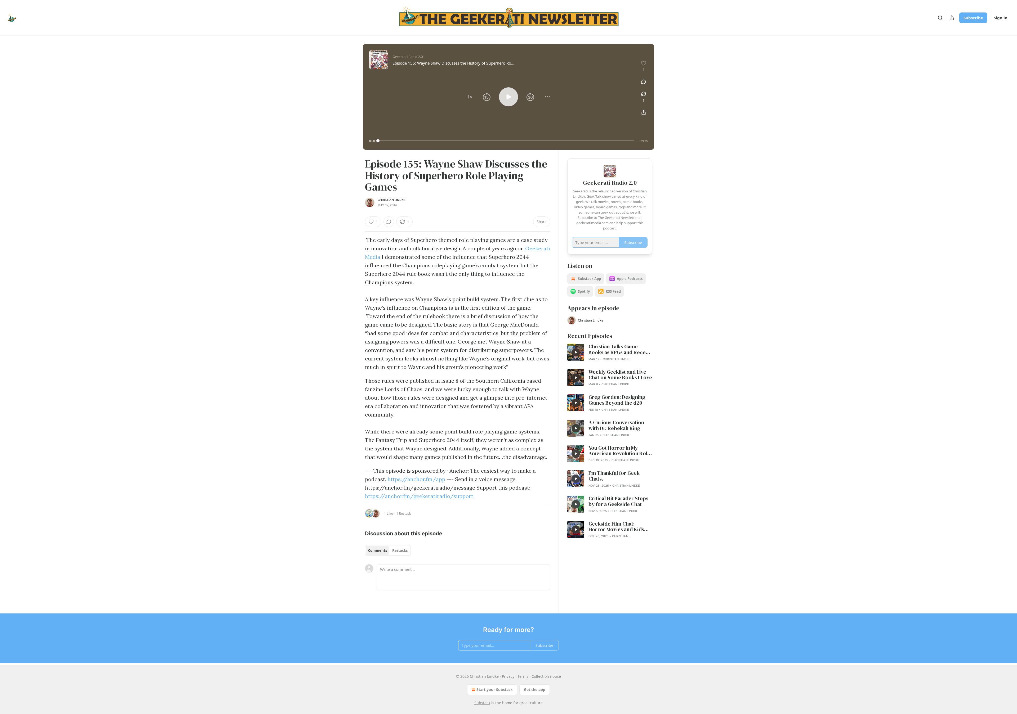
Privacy (508, 676)
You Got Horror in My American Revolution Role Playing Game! (619, 451)
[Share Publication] (952, 17)
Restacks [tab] (400, 550)
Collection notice (546, 676)
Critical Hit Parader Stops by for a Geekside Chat (618, 501)
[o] (576, 352)
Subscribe (973, 17)
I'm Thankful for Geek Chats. (614, 476)
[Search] (940, 17)
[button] (470, 97)
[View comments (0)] (643, 82)
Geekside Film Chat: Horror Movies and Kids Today (616, 527)
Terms (523, 676)
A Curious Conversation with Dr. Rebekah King (616, 425)
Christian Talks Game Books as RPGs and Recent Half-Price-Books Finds (619, 349)
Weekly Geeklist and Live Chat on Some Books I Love (620, 375)
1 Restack (403, 513)
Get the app (534, 689)
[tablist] (388, 550)
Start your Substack (494, 689)
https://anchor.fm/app (416, 479)
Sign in (1000, 17)
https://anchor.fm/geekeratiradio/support (419, 496)
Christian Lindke (391, 200)
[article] (609, 353)
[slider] (506, 140)
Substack (482, 702)
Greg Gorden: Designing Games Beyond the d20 (616, 400)
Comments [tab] (377, 550)
